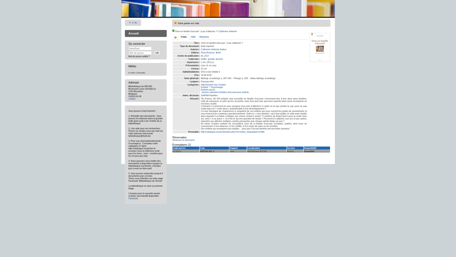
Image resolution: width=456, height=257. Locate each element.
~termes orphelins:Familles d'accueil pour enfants (225, 92)
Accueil (133, 33)
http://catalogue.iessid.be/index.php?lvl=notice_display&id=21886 (233, 132)
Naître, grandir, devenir (212, 59)
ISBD (193, 37)
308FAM (205, 95)
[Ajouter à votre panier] (175, 37)
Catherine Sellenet (228, 31)
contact (131, 99)
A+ (136, 22)
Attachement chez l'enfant (213, 85)
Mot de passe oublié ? (139, 56)
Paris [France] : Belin (211, 52)
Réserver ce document (184, 140)
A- (130, 22)
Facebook (133, 198)
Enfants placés (208, 90)
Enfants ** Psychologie (212, 87)
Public (184, 37)
